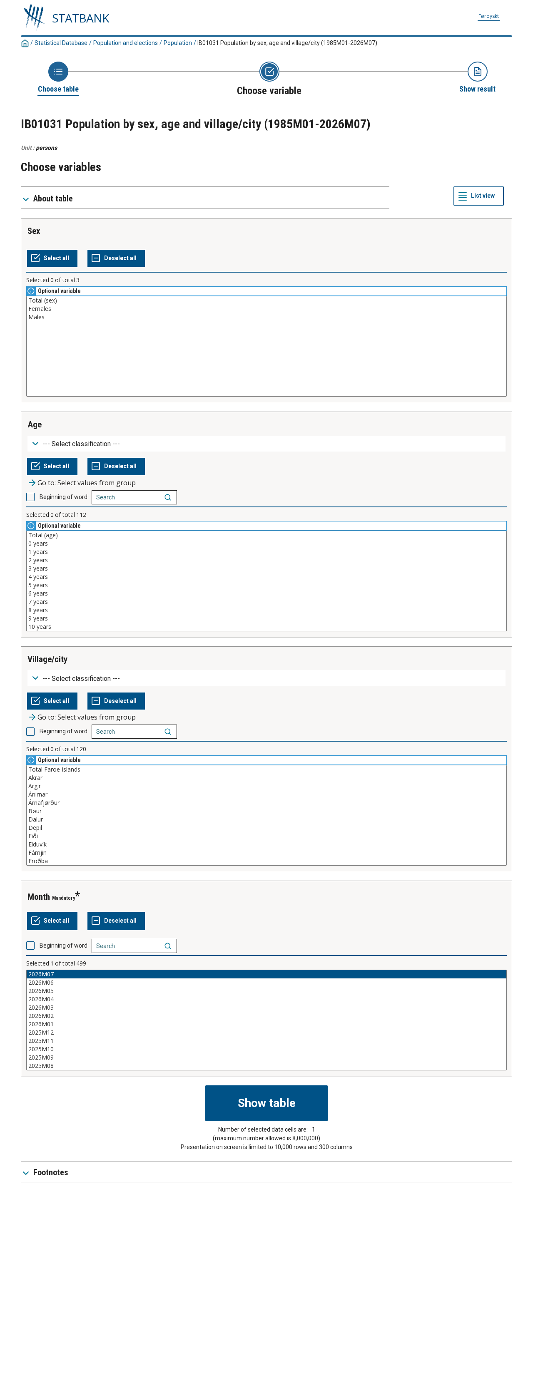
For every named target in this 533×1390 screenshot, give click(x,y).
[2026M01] (266, 1024)
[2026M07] (266, 974)
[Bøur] (266, 811)
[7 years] (266, 602)
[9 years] (266, 618)
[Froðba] (266, 861)
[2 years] (266, 560)
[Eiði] (266, 836)
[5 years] (266, 585)
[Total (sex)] (266, 300)
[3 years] (266, 568)
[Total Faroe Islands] (266, 769)
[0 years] (266, 543)
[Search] (168, 497)
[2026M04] (266, 999)
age (34, 424)
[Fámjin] (266, 853)
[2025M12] (266, 1032)
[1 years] (266, 552)
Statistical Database (61, 43)
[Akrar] (266, 778)
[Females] (266, 309)
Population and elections (125, 43)
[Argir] (266, 786)
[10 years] (266, 627)
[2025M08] (266, 1066)
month (38, 897)
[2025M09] (266, 1057)
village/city (47, 659)
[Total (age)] (266, 535)
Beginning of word (63, 497)
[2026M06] (266, 982)
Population (178, 43)
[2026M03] (266, 1007)
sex (33, 231)
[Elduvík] (266, 844)
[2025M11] (266, 1041)
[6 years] (266, 593)
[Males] (266, 317)
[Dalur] (266, 819)
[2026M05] (266, 991)
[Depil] (266, 828)
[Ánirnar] (266, 794)
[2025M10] (266, 1049)
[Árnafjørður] (266, 803)
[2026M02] (266, 1016)
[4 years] (266, 577)
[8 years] (266, 610)
